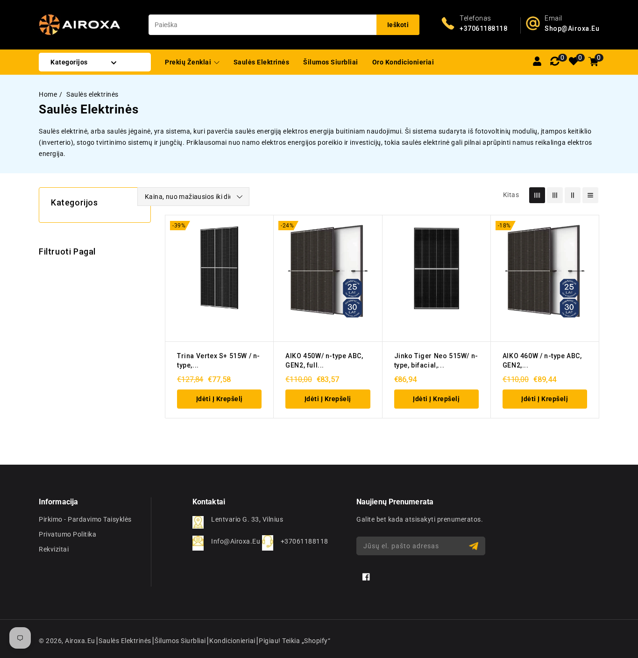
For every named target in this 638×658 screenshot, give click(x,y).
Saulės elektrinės (92, 94)
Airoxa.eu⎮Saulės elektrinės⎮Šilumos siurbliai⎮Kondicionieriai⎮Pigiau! (173, 640)
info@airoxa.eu (235, 541)
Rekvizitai (54, 549)
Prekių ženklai (189, 62)
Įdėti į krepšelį (219, 399)
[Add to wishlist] (261, 247)
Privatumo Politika (67, 534)
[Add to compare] (261, 265)
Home (48, 94)
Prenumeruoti (474, 546)
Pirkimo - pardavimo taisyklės (85, 519)
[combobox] (284, 24)
